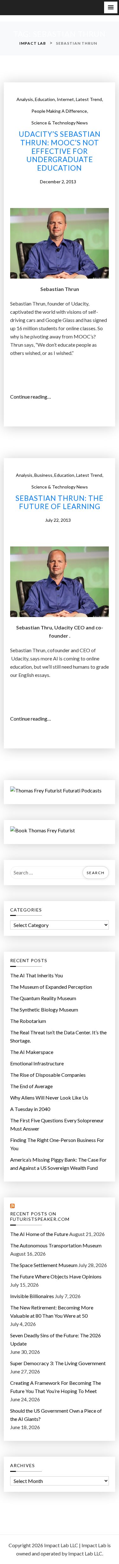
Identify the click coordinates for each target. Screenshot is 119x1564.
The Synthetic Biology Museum (44, 1009)
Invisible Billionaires (32, 1296)
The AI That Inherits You (36, 975)
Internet (65, 99)
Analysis (25, 99)
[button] (110, 7)
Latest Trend (89, 99)
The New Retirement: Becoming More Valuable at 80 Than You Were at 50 (51, 1311)
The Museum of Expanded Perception (51, 987)
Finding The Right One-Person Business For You (57, 1144)
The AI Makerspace (31, 1052)
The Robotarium (28, 1021)
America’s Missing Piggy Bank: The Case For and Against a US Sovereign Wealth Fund (58, 1164)
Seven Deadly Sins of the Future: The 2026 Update (55, 1339)
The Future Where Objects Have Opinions (56, 1276)
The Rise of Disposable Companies (48, 1075)
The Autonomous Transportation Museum (56, 1245)
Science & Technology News (59, 122)
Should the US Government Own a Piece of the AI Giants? (56, 1415)
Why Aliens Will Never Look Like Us (49, 1097)
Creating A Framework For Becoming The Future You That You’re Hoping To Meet (55, 1387)
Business (43, 475)
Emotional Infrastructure (37, 1063)
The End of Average (31, 1086)
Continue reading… (33, 397)
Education (45, 99)
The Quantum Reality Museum (43, 998)
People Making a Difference (59, 111)
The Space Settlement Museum (43, 1265)
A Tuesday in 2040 (30, 1109)
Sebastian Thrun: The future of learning (59, 502)
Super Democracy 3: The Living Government (58, 1363)
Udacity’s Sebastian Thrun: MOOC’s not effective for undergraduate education (60, 151)
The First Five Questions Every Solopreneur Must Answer (57, 1124)
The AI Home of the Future (39, 1234)
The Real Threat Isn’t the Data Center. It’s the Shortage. (58, 1036)
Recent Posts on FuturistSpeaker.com (39, 1216)
